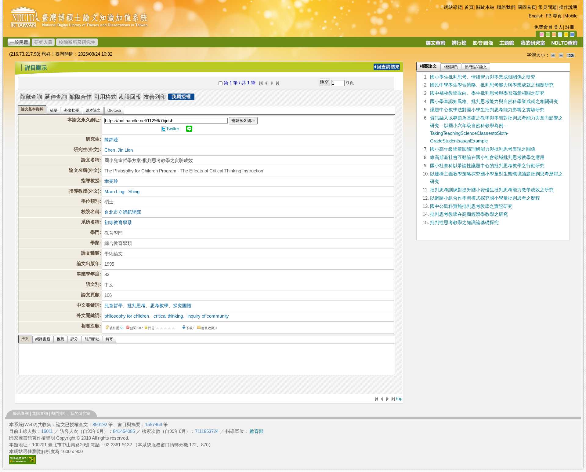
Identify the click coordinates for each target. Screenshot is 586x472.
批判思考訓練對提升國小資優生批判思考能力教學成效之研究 (492, 189)
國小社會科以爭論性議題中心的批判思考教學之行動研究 (487, 165)
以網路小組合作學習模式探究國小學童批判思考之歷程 (485, 198)
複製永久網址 (243, 120)
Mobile (570, 15)
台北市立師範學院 (122, 212)
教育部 (256, 431)
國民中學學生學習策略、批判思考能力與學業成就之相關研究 (492, 85)
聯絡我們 (506, 7)
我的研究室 (80, 413)
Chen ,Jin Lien (118, 150)
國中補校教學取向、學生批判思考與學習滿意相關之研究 (487, 93)
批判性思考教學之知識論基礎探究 (464, 222)
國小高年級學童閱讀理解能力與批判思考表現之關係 (482, 149)
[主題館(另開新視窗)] (506, 44)
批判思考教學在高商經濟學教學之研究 (469, 214)
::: (441, 7)
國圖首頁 (527, 7)
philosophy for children (126, 316)
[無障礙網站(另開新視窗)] (22, 462)
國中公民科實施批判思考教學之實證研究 (471, 206)
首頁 (469, 7)
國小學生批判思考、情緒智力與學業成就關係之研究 (482, 77)
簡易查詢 (21, 413)
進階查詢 (40, 413)
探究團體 (182, 305)
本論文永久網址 (83, 119)
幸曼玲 (111, 181)
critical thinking (168, 316)
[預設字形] (570, 55)
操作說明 (568, 7)
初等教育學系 (118, 222)
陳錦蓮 (111, 139)
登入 (558, 27)
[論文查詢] (435, 44)
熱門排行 (59, 413)
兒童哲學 (113, 305)
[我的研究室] (532, 44)
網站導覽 (453, 7)
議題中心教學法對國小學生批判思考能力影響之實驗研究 (487, 109)
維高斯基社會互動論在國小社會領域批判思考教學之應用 (487, 157)
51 (122, 328)
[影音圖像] (483, 44)
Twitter (172, 128)
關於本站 (485, 7)
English (536, 15)
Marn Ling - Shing (121, 191)
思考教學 (159, 305)
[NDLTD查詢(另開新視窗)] (563, 44)
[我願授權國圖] (181, 98)
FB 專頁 (554, 15)
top (399, 398)
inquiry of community (208, 316)
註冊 (569, 27)
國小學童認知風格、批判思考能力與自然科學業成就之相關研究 (494, 101)
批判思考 (136, 305)
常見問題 (547, 7)
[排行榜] (459, 44)
